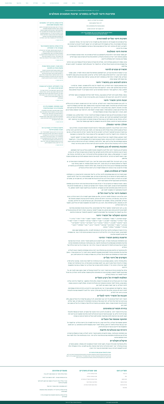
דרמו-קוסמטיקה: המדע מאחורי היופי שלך (57, 386)
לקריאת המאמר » (59, 40)
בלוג (93, 10)
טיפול (27, 3)
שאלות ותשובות (8, 3)
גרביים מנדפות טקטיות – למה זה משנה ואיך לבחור (54, 377)
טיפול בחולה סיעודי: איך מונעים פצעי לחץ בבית (55, 374)
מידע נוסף (19, 3)
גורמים (73, 3)
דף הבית (97, 10)
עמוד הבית (81, 3)
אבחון (44, 3)
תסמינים (65, 3)
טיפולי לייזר (35, 3)
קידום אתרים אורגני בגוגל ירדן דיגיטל (73, 402)
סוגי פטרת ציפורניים (54, 3)
